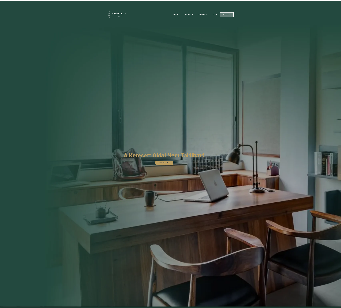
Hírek (215, 15)
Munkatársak (203, 15)
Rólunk (175, 15)
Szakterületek (188, 15)
